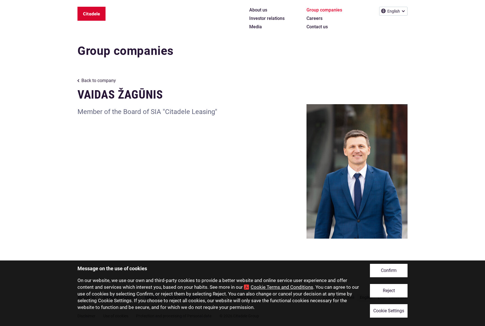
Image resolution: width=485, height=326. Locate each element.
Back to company (98, 80)
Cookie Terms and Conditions (282, 287)
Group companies (125, 51)
